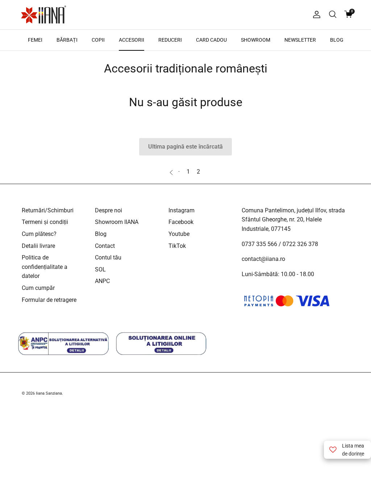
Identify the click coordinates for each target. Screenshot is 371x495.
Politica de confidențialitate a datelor (44, 266)
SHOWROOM (255, 40)
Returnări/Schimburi (48, 210)
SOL (100, 269)
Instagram (181, 210)
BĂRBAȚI (67, 40)
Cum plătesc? (39, 233)
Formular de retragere (49, 299)
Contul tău (108, 257)
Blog (101, 233)
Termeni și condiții (45, 222)
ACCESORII (131, 40)
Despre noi (108, 210)
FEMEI (35, 40)
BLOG (336, 40)
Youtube (178, 233)
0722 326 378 (300, 244)
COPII (98, 40)
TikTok (177, 245)
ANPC (102, 281)
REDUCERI (170, 40)
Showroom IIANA (116, 222)
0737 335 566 (259, 244)
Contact (105, 245)
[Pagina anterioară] (171, 172)
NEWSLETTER (300, 40)
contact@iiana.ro (263, 258)
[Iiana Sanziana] (43, 14)
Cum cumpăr (38, 287)
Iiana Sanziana (49, 393)
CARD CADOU (211, 40)
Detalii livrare (38, 245)
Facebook (180, 222)
